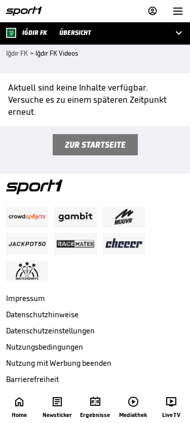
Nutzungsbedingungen (44, 347)
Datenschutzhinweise (42, 314)
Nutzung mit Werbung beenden (58, 363)
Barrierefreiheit (32, 379)
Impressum (25, 298)
